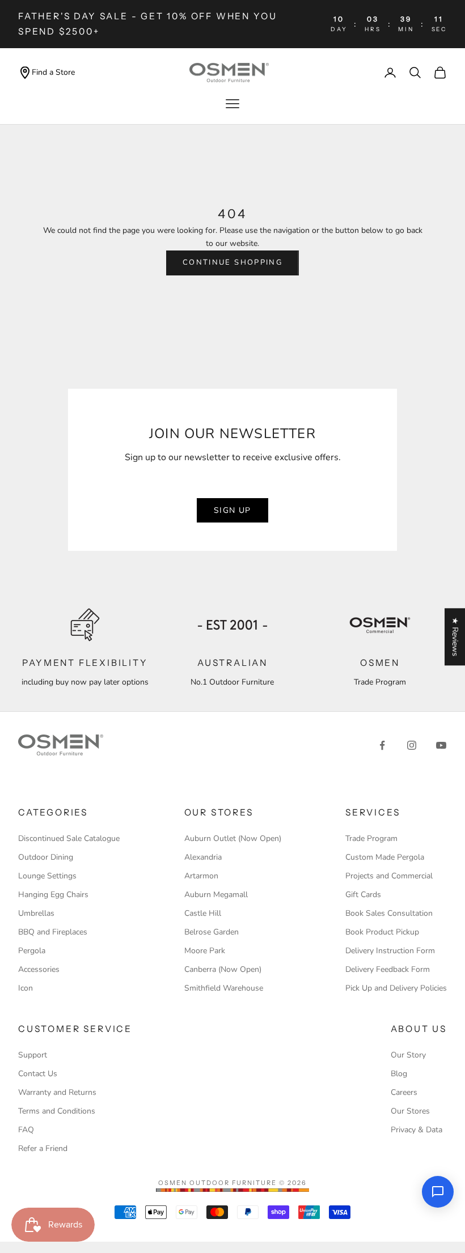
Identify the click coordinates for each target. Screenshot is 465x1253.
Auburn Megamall (216, 894)
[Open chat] (438, 1192)
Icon (25, 988)
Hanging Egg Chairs (53, 894)
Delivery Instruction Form (390, 950)
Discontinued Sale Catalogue (69, 838)
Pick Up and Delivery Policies (396, 988)
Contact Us (37, 1073)
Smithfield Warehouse (223, 988)
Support (32, 1055)
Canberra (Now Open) (222, 969)
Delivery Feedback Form (387, 969)
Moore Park (204, 950)
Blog (399, 1073)
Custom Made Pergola (384, 857)
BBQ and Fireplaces (52, 932)
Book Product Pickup (382, 932)
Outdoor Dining (45, 857)
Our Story (408, 1055)
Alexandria (203, 857)
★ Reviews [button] (455, 636)
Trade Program (371, 838)
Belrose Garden (211, 932)
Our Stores (410, 1111)
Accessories (39, 969)
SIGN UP (232, 510)
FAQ (26, 1129)
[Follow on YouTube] (441, 745)
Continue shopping (232, 262)
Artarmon (201, 875)
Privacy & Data (416, 1129)
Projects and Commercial (389, 875)
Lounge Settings (47, 875)
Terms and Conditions (56, 1111)
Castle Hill (202, 913)
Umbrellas (36, 913)
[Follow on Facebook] (382, 745)
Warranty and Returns (57, 1092)
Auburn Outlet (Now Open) (232, 838)
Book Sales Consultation (389, 913)
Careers (404, 1092)
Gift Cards (363, 894)
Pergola (31, 950)
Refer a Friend (42, 1148)
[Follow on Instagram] (411, 745)
